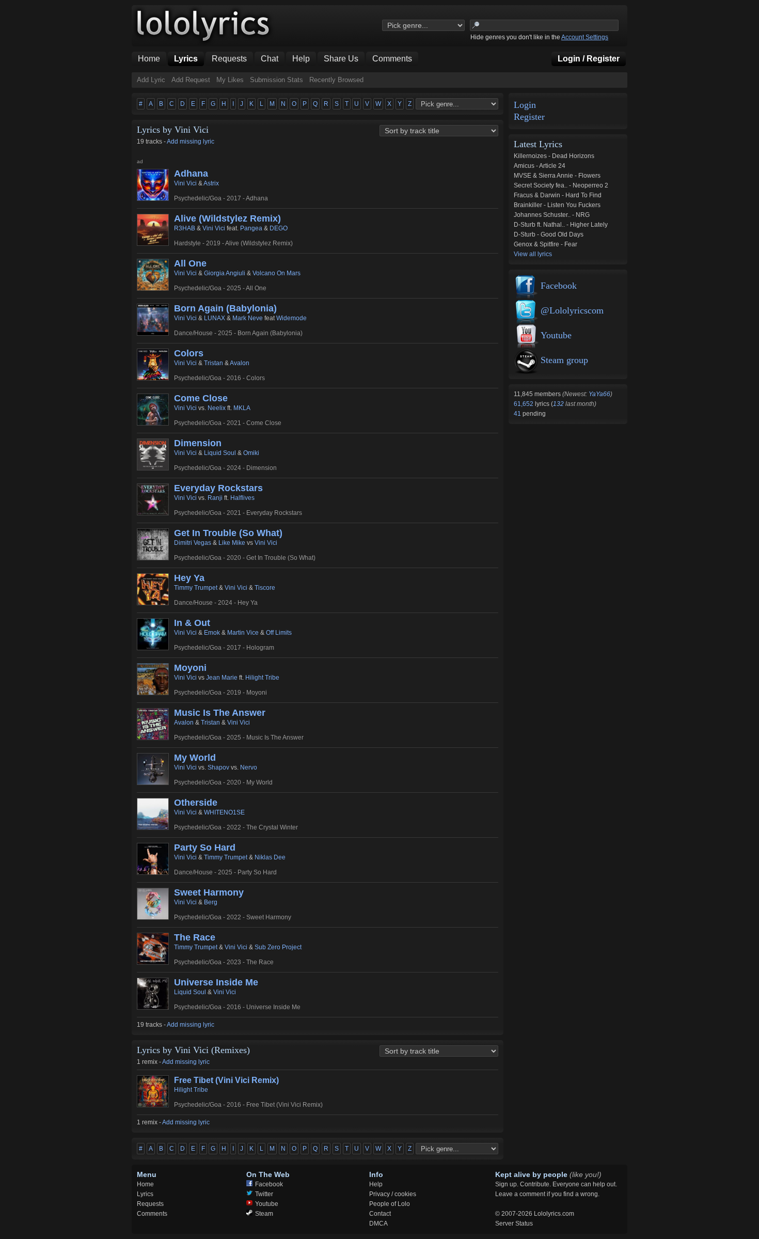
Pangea (251, 228)
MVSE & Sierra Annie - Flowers (557, 175)
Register (529, 117)
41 (518, 413)
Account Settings (584, 37)
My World (195, 757)
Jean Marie (222, 677)
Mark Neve (247, 318)
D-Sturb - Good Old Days (548, 234)
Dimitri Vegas (192, 542)
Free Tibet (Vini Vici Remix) (226, 1080)
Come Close (201, 398)
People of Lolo (389, 1203)
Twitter (264, 1194)
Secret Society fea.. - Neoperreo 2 (561, 185)
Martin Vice (243, 632)
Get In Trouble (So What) (228, 533)
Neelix (217, 408)
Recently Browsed (336, 80)
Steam (264, 1213)
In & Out (192, 623)
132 (558, 403)
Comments (152, 1213)
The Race (194, 937)
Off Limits (279, 632)
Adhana (191, 173)
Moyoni (190, 668)
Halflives (242, 497)
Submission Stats (276, 80)
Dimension (198, 443)
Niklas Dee (270, 857)
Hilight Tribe (262, 677)
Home (145, 1184)
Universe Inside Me (216, 982)
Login (525, 105)
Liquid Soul (220, 453)
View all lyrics (533, 254)
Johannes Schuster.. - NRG (552, 214)
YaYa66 (599, 394)
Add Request (190, 80)
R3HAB (184, 228)
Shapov (218, 767)
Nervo (248, 767)
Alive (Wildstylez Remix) (227, 218)
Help (376, 1184)
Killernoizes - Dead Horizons (554, 156)
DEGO (279, 228)
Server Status (514, 1223)
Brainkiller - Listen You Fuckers (557, 205)
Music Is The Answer (219, 713)
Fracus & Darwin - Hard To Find (558, 195)
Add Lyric (151, 80)
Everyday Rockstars (218, 488)
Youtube (556, 335)
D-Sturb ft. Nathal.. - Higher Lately (561, 224)
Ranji (215, 497)
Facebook (559, 285)
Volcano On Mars (276, 273)
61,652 (524, 403)
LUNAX (214, 318)
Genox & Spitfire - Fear (545, 244)
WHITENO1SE (224, 812)
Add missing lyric (190, 141)
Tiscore (265, 587)
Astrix (211, 183)
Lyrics (145, 1194)
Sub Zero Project (278, 947)
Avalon (239, 363)
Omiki (251, 453)
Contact (380, 1213)
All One (190, 263)
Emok (212, 632)
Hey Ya (189, 578)
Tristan (213, 363)
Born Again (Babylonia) (225, 308)
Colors (188, 353)
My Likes (230, 80)
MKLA (241, 408)
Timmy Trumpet (195, 587)
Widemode (291, 318)
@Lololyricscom (572, 310)
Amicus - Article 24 (539, 165)
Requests (150, 1203)
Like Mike (231, 542)
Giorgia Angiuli (224, 273)
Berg (210, 902)
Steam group (564, 360)
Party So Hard (204, 847)
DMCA (378, 1223)
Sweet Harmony (209, 892)
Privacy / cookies (392, 1194)
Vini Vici (185, 183)
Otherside (195, 802)
